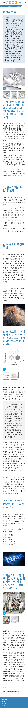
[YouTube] (11, 2)
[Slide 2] (14, 95)
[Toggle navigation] (25, 2)
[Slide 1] (6, 95)
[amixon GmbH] (4, 2)
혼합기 (5, 687)
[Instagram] (9, 2)
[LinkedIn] (14, 2)
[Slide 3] (21, 95)
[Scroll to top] (24, 704)
